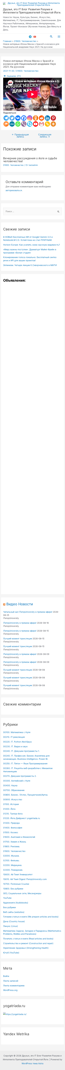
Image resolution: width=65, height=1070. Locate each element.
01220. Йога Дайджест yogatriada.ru (21, 818)
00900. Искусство (12, 799)
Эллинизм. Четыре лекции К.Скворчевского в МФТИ (30, 265)
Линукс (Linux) (10, 926)
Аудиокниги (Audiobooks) (15, 902)
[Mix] (6, 124)
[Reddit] (41, 118)
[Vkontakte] (18, 118)
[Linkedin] (47, 118)
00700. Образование (13, 790)
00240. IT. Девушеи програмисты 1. (21, 751)
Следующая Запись (44, 136)
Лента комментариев (13, 985)
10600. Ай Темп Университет (17, 874)
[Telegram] (30, 36)
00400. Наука (10, 785)
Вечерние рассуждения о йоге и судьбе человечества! (30, 160)
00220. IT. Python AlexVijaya (17, 742)
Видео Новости (19, 604)
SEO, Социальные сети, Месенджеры (22, 893)
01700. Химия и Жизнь (14, 841)
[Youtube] (35, 124)
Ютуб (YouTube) (11, 952)
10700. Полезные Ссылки (16, 884)
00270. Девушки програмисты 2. (19, 776)
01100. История (11, 804)
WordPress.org (10, 990)
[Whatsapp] (18, 124)
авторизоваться (14, 190)
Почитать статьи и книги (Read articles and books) (28, 938)
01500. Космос (10, 832)
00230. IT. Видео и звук (15, 746)
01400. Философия (12, 827)
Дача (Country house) (14, 921)
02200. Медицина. (12, 865)
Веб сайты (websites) (13, 912)
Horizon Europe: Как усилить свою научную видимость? (31, 245)
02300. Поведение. (13, 870)
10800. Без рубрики (13, 888)
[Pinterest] (53, 118)
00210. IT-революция (14, 737)
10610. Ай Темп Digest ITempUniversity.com (25, 879)
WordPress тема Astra (32, 1063)
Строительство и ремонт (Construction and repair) (28, 943)
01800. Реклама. (11, 846)
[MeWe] (12, 124)
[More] (53, 124)
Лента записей (10, 981)
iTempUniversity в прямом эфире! (19, 623)
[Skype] (29, 124)
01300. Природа (11, 823)
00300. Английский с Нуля (16, 781)
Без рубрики (9, 907)
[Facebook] (23, 118)
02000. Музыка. (11, 856)
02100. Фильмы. (11, 860)
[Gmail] (41, 124)
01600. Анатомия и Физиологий (19, 837)
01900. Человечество (27, 71)
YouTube (7, 898)
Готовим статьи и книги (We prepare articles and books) (30, 916)
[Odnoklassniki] (35, 118)
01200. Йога (9, 809)
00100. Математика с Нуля (16, 732)
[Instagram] (29, 118)
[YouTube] (34, 36)
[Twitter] (12, 118)
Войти (6, 976)
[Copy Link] (47, 124)
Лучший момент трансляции (17, 638)
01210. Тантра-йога (13, 813)
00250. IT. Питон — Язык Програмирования (25, 763)
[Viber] (23, 124)
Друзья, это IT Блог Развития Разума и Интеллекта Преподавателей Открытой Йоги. (32, 11)
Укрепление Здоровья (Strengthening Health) (26, 948)
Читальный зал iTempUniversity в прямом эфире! (27, 612)
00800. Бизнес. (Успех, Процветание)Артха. (25, 795)
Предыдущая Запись (20, 136)
